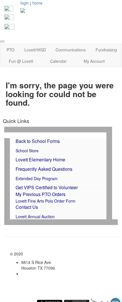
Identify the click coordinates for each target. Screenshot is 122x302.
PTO (10, 50)
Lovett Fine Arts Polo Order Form (45, 201)
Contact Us (27, 207)
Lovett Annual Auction (36, 216)
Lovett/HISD (35, 50)
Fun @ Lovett (21, 61)
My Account (94, 61)
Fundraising (106, 50)
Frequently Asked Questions (44, 169)
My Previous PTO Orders (41, 194)
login (24, 3)
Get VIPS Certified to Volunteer (47, 187)
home (37, 3)
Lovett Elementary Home (40, 159)
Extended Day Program (37, 178)
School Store (27, 150)
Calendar (58, 61)
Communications (71, 50)
